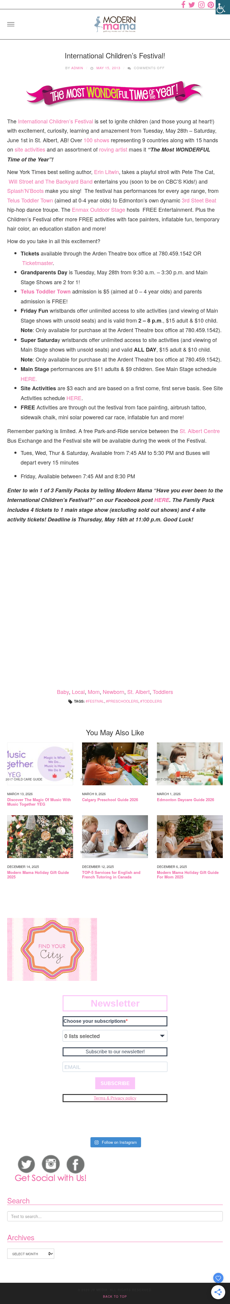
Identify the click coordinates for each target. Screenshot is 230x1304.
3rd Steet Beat (199, 200)
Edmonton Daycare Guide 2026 (185, 800)
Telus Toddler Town (30, 200)
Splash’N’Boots (25, 190)
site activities (30, 149)
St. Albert (138, 691)
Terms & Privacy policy (115, 1098)
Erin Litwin (106, 172)
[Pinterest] (211, 4)
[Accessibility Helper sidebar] (223, 7)
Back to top (115, 1296)
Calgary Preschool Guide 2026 (110, 800)
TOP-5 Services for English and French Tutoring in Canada (111, 874)
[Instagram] (201, 4)
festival (96, 701)
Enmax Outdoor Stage (98, 209)
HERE (73, 398)
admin (77, 67)
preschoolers (123, 701)
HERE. (29, 378)
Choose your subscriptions (94, 1021)
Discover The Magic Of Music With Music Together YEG (39, 802)
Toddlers (163, 691)
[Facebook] (183, 4)
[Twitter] (191, 4)
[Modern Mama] (115, 22)
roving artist (113, 149)
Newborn (113, 691)
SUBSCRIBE (115, 1083)
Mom (94, 691)
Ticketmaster (37, 263)
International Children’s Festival (56, 121)
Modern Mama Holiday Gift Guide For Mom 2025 (188, 874)
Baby (63, 691)
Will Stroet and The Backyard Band (51, 181)
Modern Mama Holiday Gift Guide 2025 (38, 874)
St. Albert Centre (200, 431)
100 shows (97, 140)
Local (78, 691)
